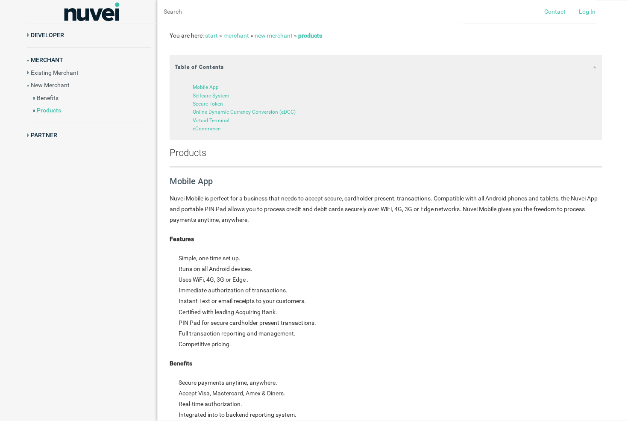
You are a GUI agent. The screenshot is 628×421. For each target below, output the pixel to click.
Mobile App (206, 87)
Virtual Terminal (211, 121)
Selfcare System (211, 96)
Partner (44, 135)
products (310, 35)
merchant (236, 35)
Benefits (48, 97)
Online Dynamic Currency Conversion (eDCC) (244, 112)
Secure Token (208, 104)
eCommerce (206, 129)
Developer (47, 35)
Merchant (47, 59)
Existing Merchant (55, 72)
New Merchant (50, 85)
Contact (555, 11)
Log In (587, 11)
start (211, 35)
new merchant (274, 35)
